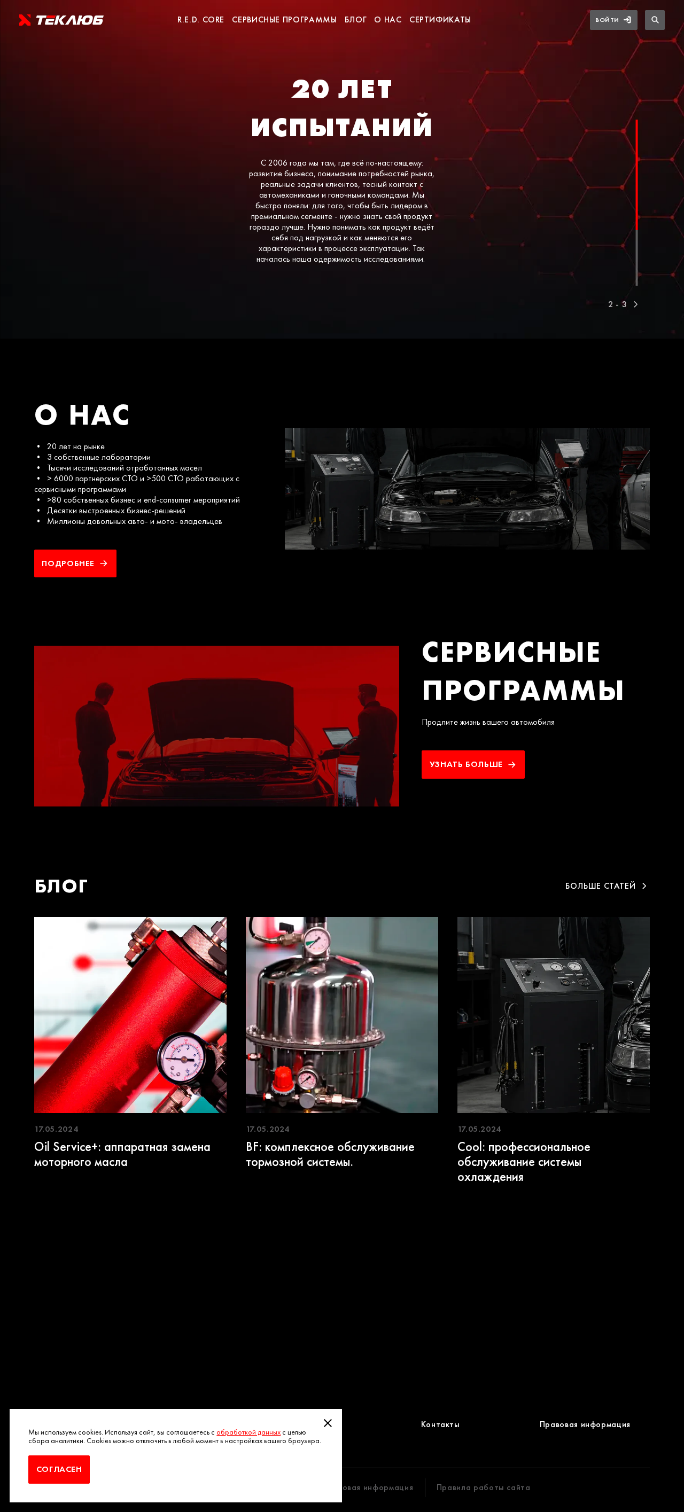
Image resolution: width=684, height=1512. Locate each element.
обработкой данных (248, 1432)
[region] (342, 172)
